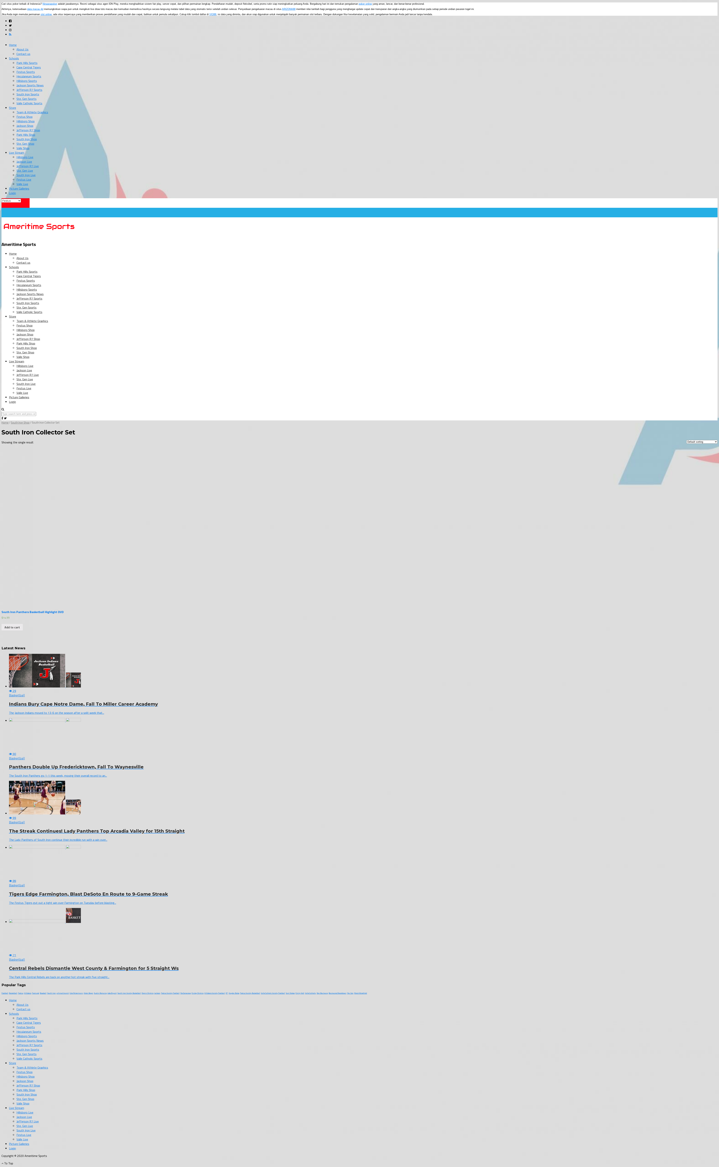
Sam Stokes (290, 993)
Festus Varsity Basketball (250, 993)
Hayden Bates (234, 993)
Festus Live (23, 179)
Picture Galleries (19, 188)
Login (12, 193)
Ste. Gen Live (24, 170)
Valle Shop (22, 148)
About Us (22, 49)
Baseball (43, 993)
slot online (46, 14)
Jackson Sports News (30, 85)
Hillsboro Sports (26, 81)
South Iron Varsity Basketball (129, 993)
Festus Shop (24, 116)
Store (12, 107)
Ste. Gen (350, 993)
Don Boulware (322, 993)
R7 (227, 993)
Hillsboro (27, 993)
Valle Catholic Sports (29, 103)
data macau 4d (35, 9)
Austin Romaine (100, 993)
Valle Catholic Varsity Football (273, 993)
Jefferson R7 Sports (29, 90)
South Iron (51, 993)
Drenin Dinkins (148, 993)
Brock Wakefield (360, 993)
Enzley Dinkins (198, 993)
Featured (35, 993)
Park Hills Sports (26, 63)
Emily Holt (299, 993)
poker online (365, 3)
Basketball (13, 993)
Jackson (157, 993)
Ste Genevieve (185, 993)
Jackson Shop (24, 125)
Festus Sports (25, 72)
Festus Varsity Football (170, 993)
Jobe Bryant (112, 993)
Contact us (23, 54)
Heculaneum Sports (28, 76)
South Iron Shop (26, 139)
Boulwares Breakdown (337, 993)
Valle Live (22, 184)
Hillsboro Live (24, 157)
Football (4, 993)
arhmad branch (63, 993)
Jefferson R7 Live (27, 166)
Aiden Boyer (88, 993)
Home (13, 45)
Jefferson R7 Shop (28, 130)
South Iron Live (26, 175)
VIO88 (212, 14)
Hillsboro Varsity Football (214, 993)
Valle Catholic (310, 993)
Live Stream (16, 152)
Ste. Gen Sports (26, 99)
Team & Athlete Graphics (32, 112)
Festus (20, 993)
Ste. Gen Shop (25, 143)
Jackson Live (24, 161)
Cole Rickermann (76, 993)
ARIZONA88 (288, 9)
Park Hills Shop (25, 134)
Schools (14, 58)
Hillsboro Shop (25, 121)
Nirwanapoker (50, 3)
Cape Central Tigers (28, 67)
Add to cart (12, 627)
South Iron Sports (27, 94)
